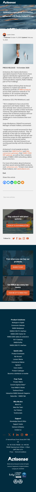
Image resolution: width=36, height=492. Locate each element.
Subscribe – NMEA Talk (18, 396)
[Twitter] (8, 182)
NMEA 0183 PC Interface (18, 331)
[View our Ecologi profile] (15, 475)
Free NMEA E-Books (18, 387)
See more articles (9, 197)
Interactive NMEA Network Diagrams (18, 393)
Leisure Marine (18, 359)
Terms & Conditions (20, 452)
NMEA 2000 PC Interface (18, 345)
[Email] (19, 182)
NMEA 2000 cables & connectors (18, 337)
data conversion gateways (16, 152)
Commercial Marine (18, 362)
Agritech (18, 365)
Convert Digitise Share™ (18, 385)
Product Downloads (18, 354)
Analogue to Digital (18, 322)
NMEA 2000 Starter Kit (18, 334)
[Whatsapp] (15, 182)
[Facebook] (4, 182)
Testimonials (18, 413)
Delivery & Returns (18, 427)
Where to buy (18, 267)
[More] (22, 182)
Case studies (18, 368)
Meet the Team (18, 407)
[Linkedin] (11, 182)
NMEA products (25, 90)
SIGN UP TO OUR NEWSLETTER (18, 225)
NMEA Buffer (18, 342)
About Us (18, 404)
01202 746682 (16, 445)
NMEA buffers (17, 151)
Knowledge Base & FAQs (18, 421)
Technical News (18, 390)
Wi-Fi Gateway (18, 340)
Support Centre (18, 424)
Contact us (18, 430)
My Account (18, 356)
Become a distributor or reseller (18, 373)
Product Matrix (18, 382)
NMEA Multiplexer (18, 328)
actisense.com (12, 167)
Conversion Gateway (18, 325)
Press (11, 452)
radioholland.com (23, 169)
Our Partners (18, 410)
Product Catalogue (18, 371)
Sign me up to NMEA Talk (18, 293)
